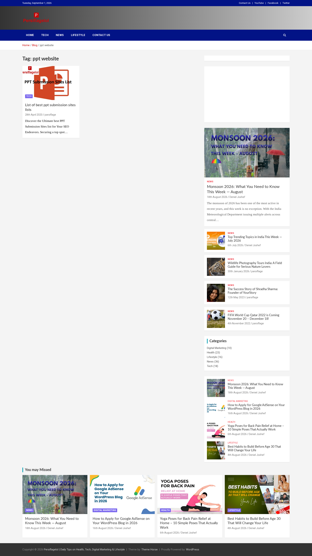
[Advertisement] (247, 94)
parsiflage (50, 114)
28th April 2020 (33, 114)
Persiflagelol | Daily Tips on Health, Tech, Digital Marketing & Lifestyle (84, 549)
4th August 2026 (237, 454)
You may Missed (38, 470)
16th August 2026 (238, 413)
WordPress (192, 549)
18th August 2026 (217, 197)
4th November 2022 (239, 323)
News (60, 35)
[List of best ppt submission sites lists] (51, 83)
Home (30, 35)
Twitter (286, 3)
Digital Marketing (216, 348)
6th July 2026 (235, 245)
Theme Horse (149, 549)
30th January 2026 (238, 271)
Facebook (273, 3)
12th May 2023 (236, 297)
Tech (45, 35)
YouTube (259, 3)
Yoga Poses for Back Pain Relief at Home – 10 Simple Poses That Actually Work (189, 523)
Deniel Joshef (237, 197)
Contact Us (244, 3)
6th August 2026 (237, 434)
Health (210, 352)
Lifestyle (78, 35)
